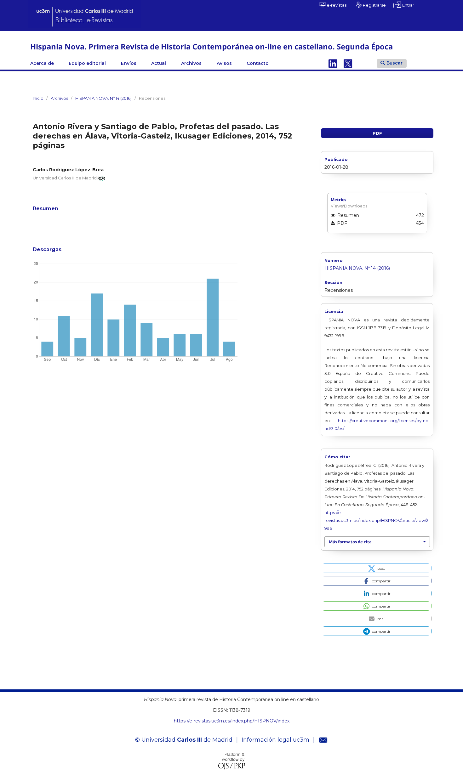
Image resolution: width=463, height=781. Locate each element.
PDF (377, 133)
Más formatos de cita (350, 542)
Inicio (38, 98)
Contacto (258, 63)
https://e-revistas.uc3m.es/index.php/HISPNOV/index (231, 721)
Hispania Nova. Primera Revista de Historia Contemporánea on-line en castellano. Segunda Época (211, 46)
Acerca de (42, 63)
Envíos (128, 63)
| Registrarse (370, 5)
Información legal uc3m (275, 740)
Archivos (191, 63)
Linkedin (333, 63)
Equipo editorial (87, 63)
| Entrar (403, 5)
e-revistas (336, 5)
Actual (158, 63)
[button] (376, 568)
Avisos (224, 63)
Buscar (394, 63)
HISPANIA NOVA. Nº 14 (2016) (103, 98)
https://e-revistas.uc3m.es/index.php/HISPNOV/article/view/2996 (376, 520)
